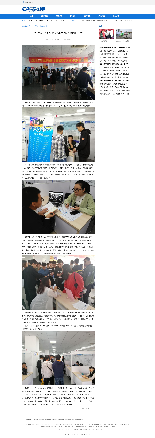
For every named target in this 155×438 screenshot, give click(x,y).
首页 (32, 16)
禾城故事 (101, 16)
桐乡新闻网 (61, 419)
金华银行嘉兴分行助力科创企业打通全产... (115, 54)
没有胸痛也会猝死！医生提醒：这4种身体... (115, 80)
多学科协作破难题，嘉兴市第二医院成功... (115, 77)
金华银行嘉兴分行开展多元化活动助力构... (115, 57)
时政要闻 (44, 16)
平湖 (46, 20)
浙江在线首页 (24, 2)
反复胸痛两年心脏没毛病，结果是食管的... (115, 87)
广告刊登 (81, 434)
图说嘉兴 (73, 16)
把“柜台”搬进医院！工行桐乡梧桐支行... (114, 71)
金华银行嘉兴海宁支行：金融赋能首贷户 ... (115, 51)
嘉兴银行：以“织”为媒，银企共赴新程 (113, 61)
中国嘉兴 (36, 419)
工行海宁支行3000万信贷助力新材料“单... (114, 64)
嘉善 (41, 20)
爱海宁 (81, 419)
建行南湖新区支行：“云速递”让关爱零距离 (115, 90)
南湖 (30, 20)
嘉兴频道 (42, 26)
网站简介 (68, 434)
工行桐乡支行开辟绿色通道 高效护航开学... (115, 67)
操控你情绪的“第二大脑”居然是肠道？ (113, 84)
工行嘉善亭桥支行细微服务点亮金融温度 (114, 74)
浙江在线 (35, 26)
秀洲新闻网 (49, 419)
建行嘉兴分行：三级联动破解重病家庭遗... (115, 94)
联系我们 (87, 434)
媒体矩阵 (116, 16)
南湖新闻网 (42, 419)
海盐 (52, 20)
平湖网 (55, 419)
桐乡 (62, 20)
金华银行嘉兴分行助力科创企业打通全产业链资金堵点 (95, 20)
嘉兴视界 (87, 16)
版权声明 (74, 434)
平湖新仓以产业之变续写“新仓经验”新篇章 (115, 47)
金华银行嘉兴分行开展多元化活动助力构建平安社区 (128, 20)
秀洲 (36, 20)
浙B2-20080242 (46, 424)
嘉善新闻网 (68, 419)
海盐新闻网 (75, 419)
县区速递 (59, 16)
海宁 (57, 20)
